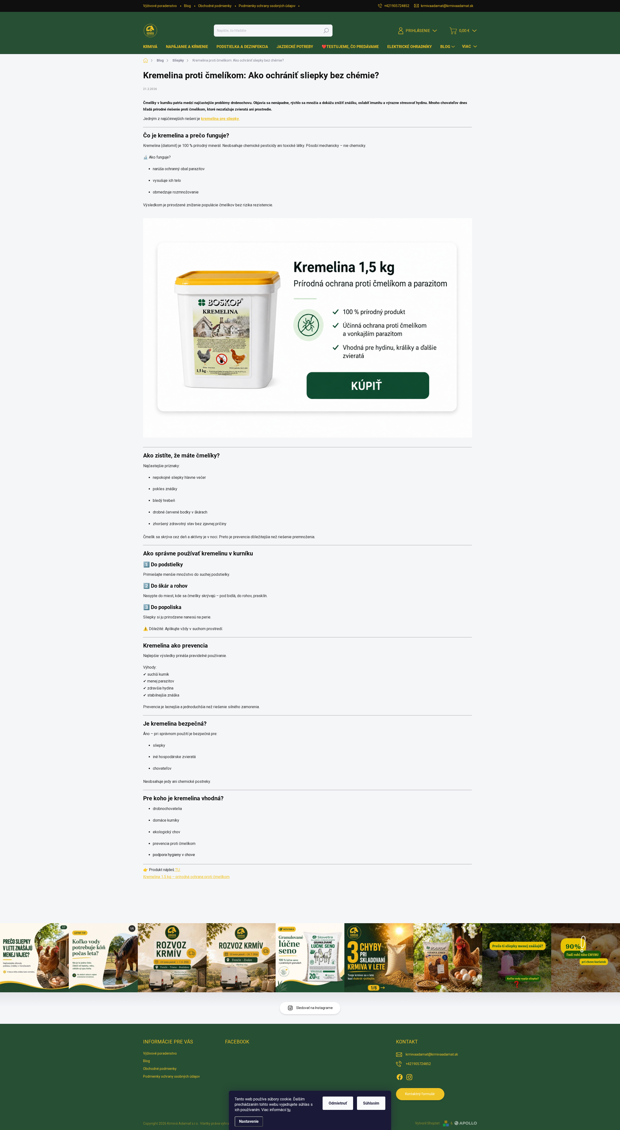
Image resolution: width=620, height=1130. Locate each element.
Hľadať (326, 30)
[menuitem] (152, 47)
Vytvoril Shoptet (427, 1123)
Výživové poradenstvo (160, 6)
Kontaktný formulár (420, 1094)
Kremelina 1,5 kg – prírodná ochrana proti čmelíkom (186, 876)
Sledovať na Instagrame (314, 1008)
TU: (177, 869)
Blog (187, 6)
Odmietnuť (338, 1103)
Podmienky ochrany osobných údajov (267, 6)
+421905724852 (418, 1064)
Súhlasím (371, 1103)
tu (288, 1109)
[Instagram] (409, 1076)
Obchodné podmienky (215, 6)
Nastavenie (249, 1121)
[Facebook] (399, 1076)
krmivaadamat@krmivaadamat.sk (432, 1054)
